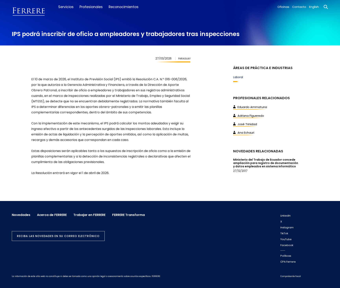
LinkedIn (285, 216)
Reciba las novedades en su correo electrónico (58, 236)
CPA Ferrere (288, 262)
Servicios (66, 7)
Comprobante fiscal (290, 276)
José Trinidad (247, 124)
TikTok (284, 233)
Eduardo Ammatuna (252, 107)
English (314, 7)
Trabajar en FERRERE (89, 215)
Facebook (286, 245)
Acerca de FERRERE (52, 215)
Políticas (285, 256)
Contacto (299, 7)
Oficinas (283, 7)
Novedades (21, 215)
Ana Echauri (245, 133)
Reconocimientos (124, 7)
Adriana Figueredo (250, 116)
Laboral (238, 77)
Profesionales (91, 7)
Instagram (287, 227)
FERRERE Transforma (128, 215)
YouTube (286, 239)
